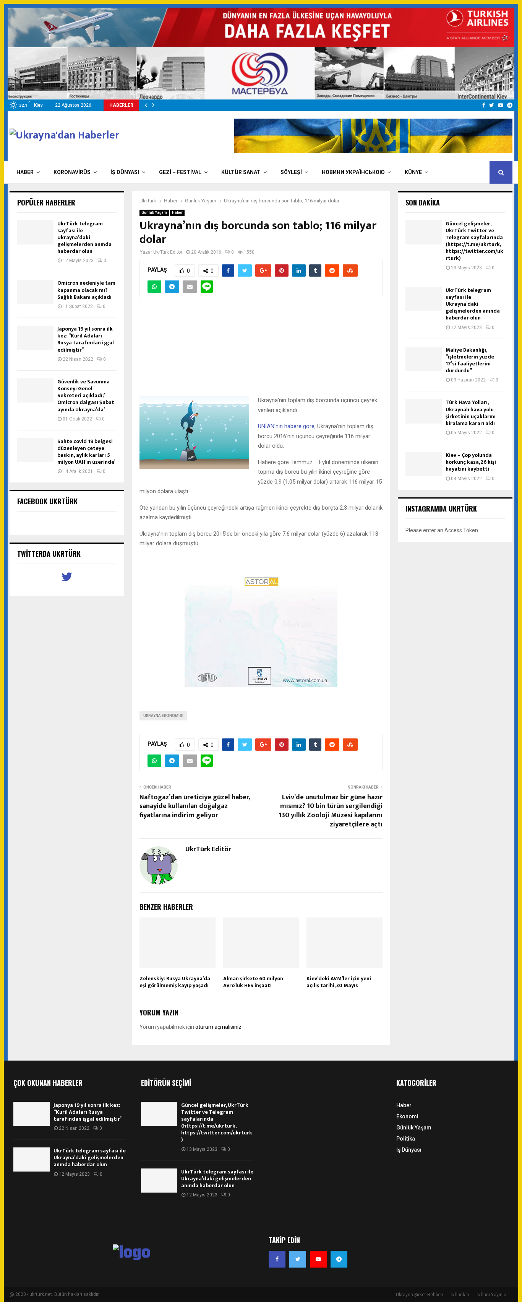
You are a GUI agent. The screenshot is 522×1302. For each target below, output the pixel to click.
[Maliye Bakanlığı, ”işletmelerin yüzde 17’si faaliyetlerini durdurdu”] (423, 359)
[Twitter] (297, 1259)
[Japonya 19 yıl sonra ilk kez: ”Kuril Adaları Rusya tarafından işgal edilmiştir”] (35, 338)
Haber (25, 172)
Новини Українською (353, 172)
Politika (405, 1139)
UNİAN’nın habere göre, (287, 426)
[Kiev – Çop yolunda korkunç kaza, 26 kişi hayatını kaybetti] (423, 464)
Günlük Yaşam (154, 212)
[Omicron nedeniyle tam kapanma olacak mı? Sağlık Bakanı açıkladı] (35, 292)
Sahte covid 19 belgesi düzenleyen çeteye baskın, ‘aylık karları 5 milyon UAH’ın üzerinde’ (86, 452)
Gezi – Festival (180, 172)
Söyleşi (291, 172)
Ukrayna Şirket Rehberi (419, 1294)
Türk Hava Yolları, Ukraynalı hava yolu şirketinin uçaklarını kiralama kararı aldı (471, 413)
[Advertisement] (261, 350)
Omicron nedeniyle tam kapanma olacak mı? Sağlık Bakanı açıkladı (86, 290)
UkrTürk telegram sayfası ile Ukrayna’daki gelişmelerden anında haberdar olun (84, 237)
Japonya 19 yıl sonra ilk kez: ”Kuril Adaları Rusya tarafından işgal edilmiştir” (85, 339)
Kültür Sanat (241, 172)
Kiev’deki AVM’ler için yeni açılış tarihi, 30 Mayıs (338, 982)
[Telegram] (339, 1259)
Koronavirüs (72, 172)
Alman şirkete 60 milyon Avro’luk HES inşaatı (253, 982)
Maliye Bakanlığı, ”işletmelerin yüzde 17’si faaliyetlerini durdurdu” (470, 360)
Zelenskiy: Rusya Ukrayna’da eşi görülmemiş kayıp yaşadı (174, 982)
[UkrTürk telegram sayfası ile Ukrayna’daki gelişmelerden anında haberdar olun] (35, 232)
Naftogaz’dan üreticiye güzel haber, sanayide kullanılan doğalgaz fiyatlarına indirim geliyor (194, 806)
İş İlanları (460, 1294)
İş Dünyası (124, 172)
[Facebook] (277, 1259)
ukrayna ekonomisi (163, 716)
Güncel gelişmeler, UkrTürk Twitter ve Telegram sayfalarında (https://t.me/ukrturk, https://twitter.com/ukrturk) (474, 241)
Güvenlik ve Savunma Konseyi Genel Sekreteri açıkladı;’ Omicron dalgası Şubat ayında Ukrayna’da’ (85, 395)
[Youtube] (318, 1259)
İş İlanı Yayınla (491, 1294)
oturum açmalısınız (218, 1027)
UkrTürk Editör (167, 252)
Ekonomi (407, 1116)
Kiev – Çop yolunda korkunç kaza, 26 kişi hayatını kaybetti (471, 462)
